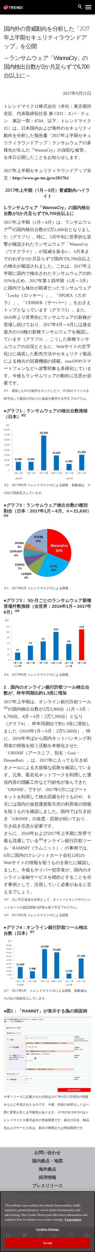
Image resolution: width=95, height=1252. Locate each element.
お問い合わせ (47, 1152)
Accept (47, 1243)
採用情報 (47, 1177)
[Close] (89, 1198)
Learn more (73, 1219)
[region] (47, 1221)
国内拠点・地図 (47, 1160)
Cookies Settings (47, 1229)
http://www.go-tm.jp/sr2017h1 (40, 177)
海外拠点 (47, 1169)
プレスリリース (47, 1185)
